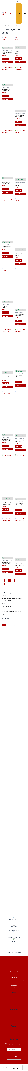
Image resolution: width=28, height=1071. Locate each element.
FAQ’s (14, 1016)
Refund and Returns (14, 1014)
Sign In (14, 1029)
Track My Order (14, 1036)
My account (14, 1031)
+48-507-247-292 (14, 985)
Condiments (14, 997)
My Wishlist (14, 1034)
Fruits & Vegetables (6, 606)
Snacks (3, 614)
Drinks (3, 603)
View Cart (14, 1032)
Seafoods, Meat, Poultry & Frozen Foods (11, 611)
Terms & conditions (14, 1012)
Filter (4, 625)
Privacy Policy (14, 1021)
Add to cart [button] (5, 58)
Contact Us (14, 1017)
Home (3, 25)
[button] (11, 13)
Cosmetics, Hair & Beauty (8, 600)
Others (3, 608)
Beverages (4, 595)
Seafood (14, 1004)
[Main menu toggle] (24, 13)
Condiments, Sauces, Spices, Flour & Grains (12, 598)
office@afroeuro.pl (15, 987)
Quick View (5, 62)
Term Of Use (14, 1023)
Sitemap (14, 1019)
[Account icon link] (14, 13)
